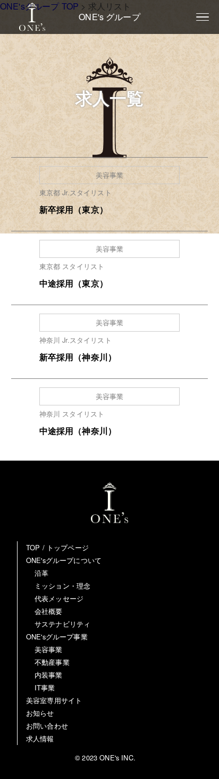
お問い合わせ (47, 726)
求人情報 (40, 738)
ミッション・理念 (62, 586)
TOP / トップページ (57, 547)
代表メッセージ (59, 598)
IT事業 (45, 687)
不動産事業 (52, 662)
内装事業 (49, 675)
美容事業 (49, 649)
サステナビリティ (62, 624)
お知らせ (40, 713)
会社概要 (49, 611)
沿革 (41, 573)
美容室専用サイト (54, 700)
